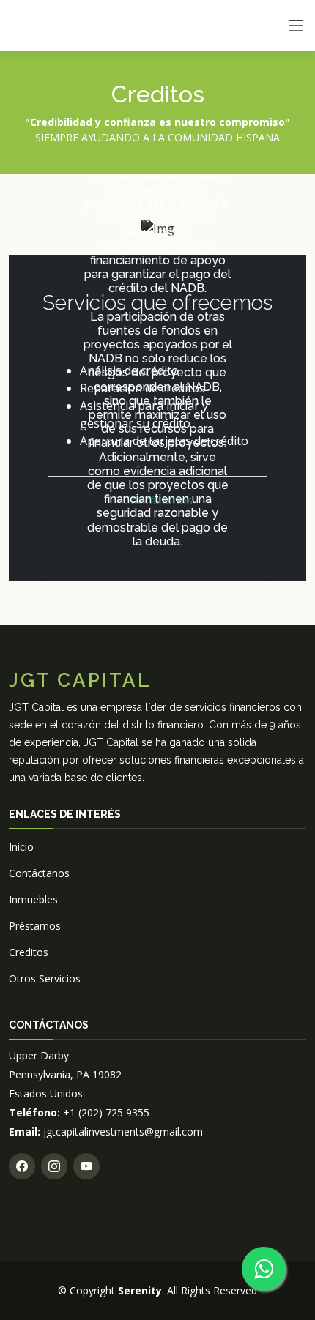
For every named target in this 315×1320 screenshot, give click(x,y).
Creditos (28, 952)
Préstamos (35, 926)
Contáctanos (39, 873)
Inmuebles (33, 899)
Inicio (21, 847)
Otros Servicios (45, 978)
